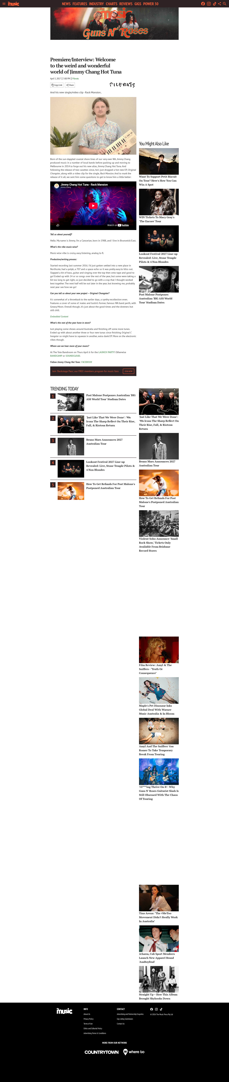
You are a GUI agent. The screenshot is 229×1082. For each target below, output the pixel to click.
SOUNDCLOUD (73, 355)
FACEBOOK (86, 362)
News (66, 4)
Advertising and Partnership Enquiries (130, 1014)
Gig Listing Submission (125, 1019)
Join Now (128, 371)
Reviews (125, 4)
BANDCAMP (56, 355)
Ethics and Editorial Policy (93, 1028)
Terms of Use (88, 1024)
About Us (87, 1014)
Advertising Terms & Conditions (95, 1033)
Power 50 (150, 4)
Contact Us (120, 1024)
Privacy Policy (88, 1019)
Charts (111, 4)
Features (80, 4)
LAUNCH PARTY (106, 352)
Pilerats (75, 78)
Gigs (138, 4)
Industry (96, 4)
